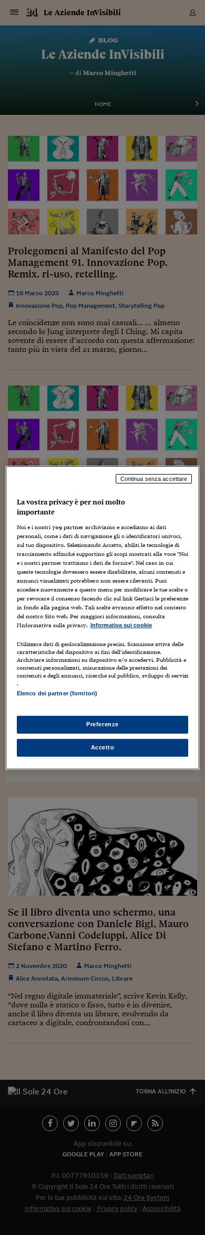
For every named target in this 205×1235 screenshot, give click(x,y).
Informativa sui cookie (121, 625)
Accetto (103, 747)
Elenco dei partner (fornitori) (57, 693)
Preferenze (102, 724)
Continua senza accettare (154, 478)
